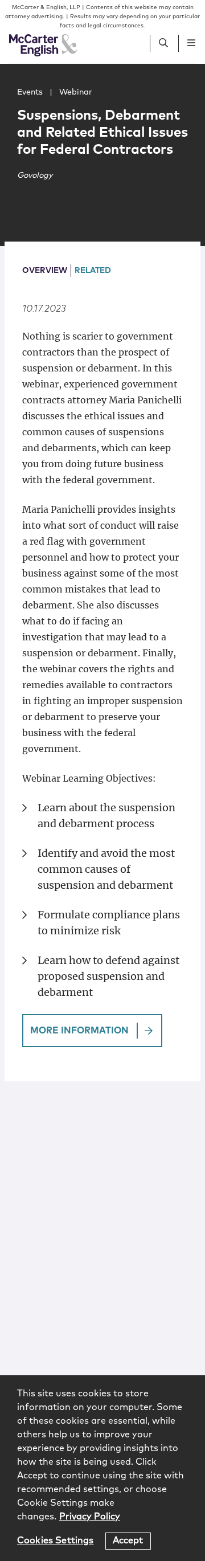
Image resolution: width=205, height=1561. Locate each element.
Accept (128, 1540)
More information (79, 1030)
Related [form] (93, 271)
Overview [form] (44, 271)
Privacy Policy (89, 1516)
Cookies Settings (55, 1540)
